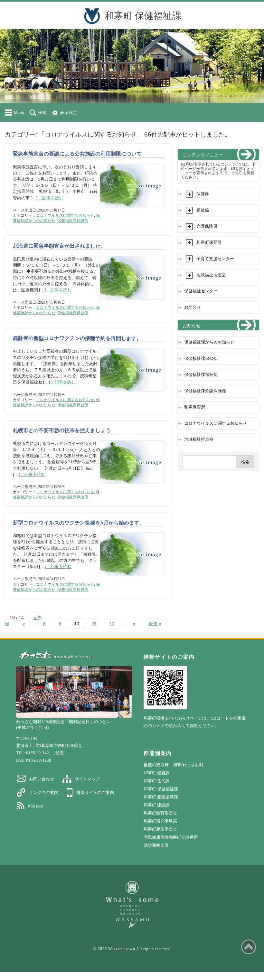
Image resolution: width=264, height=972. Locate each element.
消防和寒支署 (156, 845)
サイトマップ (87, 779)
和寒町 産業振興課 (161, 797)
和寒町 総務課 (157, 772)
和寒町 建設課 (157, 805)
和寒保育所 (194, 407)
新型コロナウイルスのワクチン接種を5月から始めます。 (79, 522)
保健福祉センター (201, 291)
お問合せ (192, 307)
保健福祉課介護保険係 (205, 391)
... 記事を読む (50, 198)
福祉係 (202, 210)
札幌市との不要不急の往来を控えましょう (62, 430)
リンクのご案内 (43, 792)
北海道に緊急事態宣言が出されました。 (59, 246)
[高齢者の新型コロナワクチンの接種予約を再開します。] (132, 394)
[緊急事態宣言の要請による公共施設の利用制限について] (132, 210)
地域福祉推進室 (211, 275)
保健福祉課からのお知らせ (209, 342)
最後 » (154, 623)
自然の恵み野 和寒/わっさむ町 (173, 764)
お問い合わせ (41, 779)
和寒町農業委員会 (160, 829)
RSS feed (35, 806)
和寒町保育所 (209, 242)
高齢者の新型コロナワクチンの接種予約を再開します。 (77, 338)
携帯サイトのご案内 (95, 792)
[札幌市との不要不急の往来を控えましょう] (132, 486)
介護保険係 (206, 226)
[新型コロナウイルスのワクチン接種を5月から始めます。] (132, 578)
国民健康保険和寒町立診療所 (171, 837)
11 (94, 623)
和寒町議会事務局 (160, 821)
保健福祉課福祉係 (201, 375)
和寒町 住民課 (157, 781)
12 (112, 623)
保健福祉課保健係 (72, 220)
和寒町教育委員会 (160, 813)
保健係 (202, 194)
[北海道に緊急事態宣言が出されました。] (132, 302)
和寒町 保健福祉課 (143, 16)
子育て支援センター (215, 259)
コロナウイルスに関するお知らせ (65, 215)
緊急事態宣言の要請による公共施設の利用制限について (77, 153)
